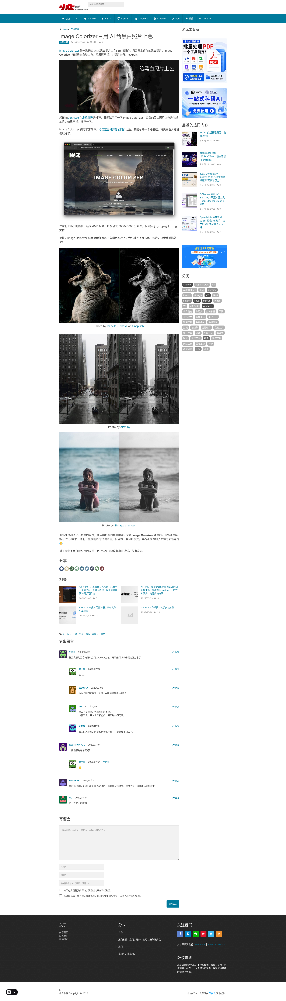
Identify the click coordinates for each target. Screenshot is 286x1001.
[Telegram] (188, 934)
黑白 (103, 634)
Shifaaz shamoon (125, 525)
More (205, 18)
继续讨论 (63, 939)
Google (198, 295)
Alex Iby (125, 427)
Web (176, 18)
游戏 (198, 332)
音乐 (206, 349)
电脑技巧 (208, 332)
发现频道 (87, 117)
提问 (120, 946)
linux (196, 300)
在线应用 (64, 42)
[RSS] (219, 934)
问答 (198, 349)
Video (217, 300)
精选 (190, 18)
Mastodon (200, 944)
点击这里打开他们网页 (112, 129)
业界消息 (187, 311)
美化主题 (200, 343)
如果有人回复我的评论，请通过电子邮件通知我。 (88, 890)
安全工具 (213, 316)
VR (184, 306)
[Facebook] (180, 934)
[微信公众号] (196, 934)
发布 (120, 932)
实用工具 (187, 322)
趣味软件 (187, 349)
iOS (106, 18)
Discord (222, 944)
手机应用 (213, 322)
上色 (75, 634)
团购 (221, 311)
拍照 (185, 327)
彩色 (81, 634)
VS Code (194, 306)
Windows (142, 18)
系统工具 (216, 338)
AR (213, 284)
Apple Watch (201, 284)
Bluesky (211, 944)
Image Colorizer (69, 50)
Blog (201, 290)
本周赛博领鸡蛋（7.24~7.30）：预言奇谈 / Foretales (213, 156)
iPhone (187, 300)
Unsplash (138, 326)
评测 (211, 343)
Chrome (161, 18)
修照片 (199, 311)
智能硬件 (206, 327)
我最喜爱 (200, 322)
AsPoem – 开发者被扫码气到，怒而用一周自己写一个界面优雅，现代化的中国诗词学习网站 (98, 590)
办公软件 (210, 311)
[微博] (203, 934)
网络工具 (187, 343)
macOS (125, 18)
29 (158, 612)
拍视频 (194, 327)
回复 (177, 652)
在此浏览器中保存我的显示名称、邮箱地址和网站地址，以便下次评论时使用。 (103, 895)
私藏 (185, 338)
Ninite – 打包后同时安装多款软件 (157, 607)
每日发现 (187, 332)
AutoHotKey (189, 290)
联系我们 (63, 935)
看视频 (220, 332)
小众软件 (63, 993)
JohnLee (73, 117)
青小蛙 (93, 42)
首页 (67, 18)
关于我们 (63, 932)
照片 (88, 634)
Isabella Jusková (117, 326)
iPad (215, 295)
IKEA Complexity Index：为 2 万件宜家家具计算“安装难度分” (212, 177)
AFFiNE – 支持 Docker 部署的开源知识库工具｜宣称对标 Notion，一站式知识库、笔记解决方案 (159, 590)
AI (77, 18)
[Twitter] (211, 934)
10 (97, 615)
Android (91, 18)
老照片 (95, 634)
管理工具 (195, 338)
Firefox (187, 295)
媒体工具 (200, 316)
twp (69, 634)
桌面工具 (218, 327)
